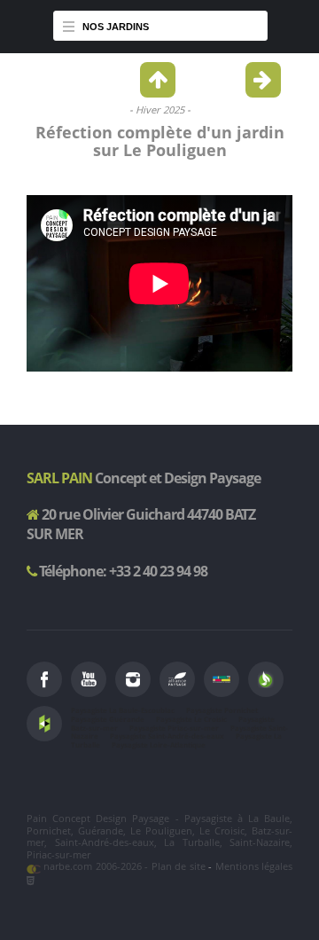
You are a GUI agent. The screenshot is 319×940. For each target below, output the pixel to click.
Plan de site (179, 866)
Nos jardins (115, 26)
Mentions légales (253, 866)
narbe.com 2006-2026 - (96, 866)
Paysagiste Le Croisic (191, 719)
